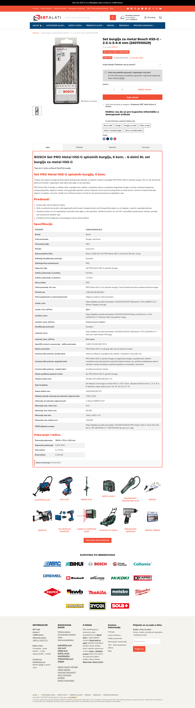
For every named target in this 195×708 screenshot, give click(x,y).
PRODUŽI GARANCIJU (143, 25)
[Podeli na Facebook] (104, 138)
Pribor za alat (145, 125)
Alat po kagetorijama (66, 640)
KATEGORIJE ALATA (55, 25)
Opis (48, 147)
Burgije (118, 125)
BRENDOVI (124, 25)
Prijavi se (139, 649)
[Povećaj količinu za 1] (122, 89)
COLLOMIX (67, 675)
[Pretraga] (113, 17)
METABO (74, 667)
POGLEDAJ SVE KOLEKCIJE (97, 540)
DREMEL (111, 25)
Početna (36, 33)
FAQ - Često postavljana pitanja (97, 8)
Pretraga (35, 8)
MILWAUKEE (69, 681)
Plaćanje (79, 147)
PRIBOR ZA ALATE (94, 25)
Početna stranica (64, 632)
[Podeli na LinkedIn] (111, 138)
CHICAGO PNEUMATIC (67, 672)
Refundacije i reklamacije (77, 8)
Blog (111, 8)
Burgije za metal (130, 125)
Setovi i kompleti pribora (134, 130)
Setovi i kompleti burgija (112, 130)
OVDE (121, 78)
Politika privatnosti (60, 8)
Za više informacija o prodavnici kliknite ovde (120, 121)
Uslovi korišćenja (46, 8)
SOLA (60, 675)
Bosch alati (108, 125)
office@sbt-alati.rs (39, 637)
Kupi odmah (132, 97)
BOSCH (115, 47)
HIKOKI (60, 670)
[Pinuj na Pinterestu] (115, 138)
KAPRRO (61, 678)
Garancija (145, 147)
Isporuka (112, 147)
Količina (106, 84)
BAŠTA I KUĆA (75, 25)
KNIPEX (61, 681)
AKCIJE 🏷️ (37, 25)
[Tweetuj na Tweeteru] (107, 138)
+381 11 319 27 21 (40, 640)
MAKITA (67, 667)
